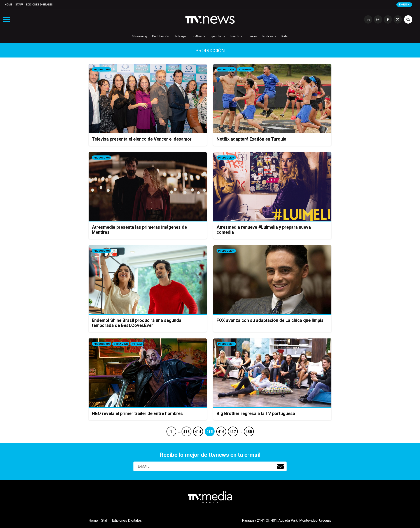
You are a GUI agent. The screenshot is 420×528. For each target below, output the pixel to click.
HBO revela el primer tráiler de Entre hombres (137, 413)
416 (221, 431)
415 (209, 431)
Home (8, 4)
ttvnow (252, 36)
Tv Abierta (198, 36)
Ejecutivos (218, 36)
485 (248, 431)
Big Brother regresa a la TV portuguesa (256, 413)
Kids (285, 36)
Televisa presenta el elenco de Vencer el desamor (142, 139)
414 (198, 431)
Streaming (139, 36)
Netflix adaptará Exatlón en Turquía (251, 139)
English (404, 4)
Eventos (236, 36)
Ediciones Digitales (39, 4)
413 (186, 431)
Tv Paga (180, 36)
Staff (19, 4)
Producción (101, 69)
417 (232, 431)
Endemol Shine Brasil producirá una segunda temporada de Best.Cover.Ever (136, 323)
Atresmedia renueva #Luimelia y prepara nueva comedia (264, 230)
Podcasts (269, 36)
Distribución (160, 36)
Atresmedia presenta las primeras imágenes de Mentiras (139, 230)
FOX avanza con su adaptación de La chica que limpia (270, 320)
